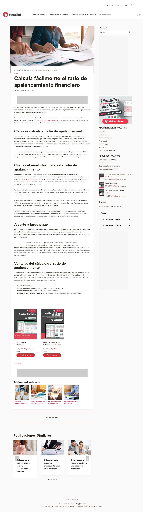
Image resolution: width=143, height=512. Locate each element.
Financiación (103, 141)
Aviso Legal (53, 506)
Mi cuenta (115, 5)
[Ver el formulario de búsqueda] (131, 5)
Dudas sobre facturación (65, 504)
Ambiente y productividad (108, 169)
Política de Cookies (83, 506)
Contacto (124, 5)
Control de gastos (105, 138)
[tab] (52, 363)
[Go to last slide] (17, 458)
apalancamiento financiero (31, 179)
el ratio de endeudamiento (51, 120)
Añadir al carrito (25, 355)
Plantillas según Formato (115, 219)
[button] (52, 363)
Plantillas (93, 14)
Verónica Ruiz (21, 90)
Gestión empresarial (80, 14)
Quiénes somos (96, 506)
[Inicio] (15, 70)
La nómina (102, 163)
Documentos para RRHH (107, 160)
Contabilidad (103, 144)
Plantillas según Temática (115, 225)
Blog (16, 73)
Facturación (103, 132)
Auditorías (102, 147)
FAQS (108, 5)
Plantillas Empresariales (107, 150)
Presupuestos (104, 135)
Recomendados (105, 14)
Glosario (83, 504)
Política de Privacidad (67, 506)
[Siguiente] (87, 458)
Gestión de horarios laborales (109, 166)
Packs (103, 213)
